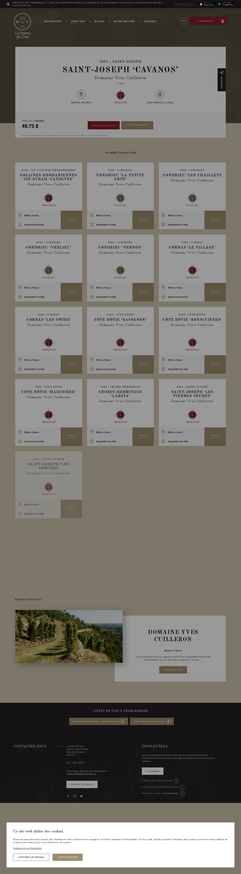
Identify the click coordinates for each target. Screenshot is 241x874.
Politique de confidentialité (27, 848)
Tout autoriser (68, 857)
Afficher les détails (31, 857)
